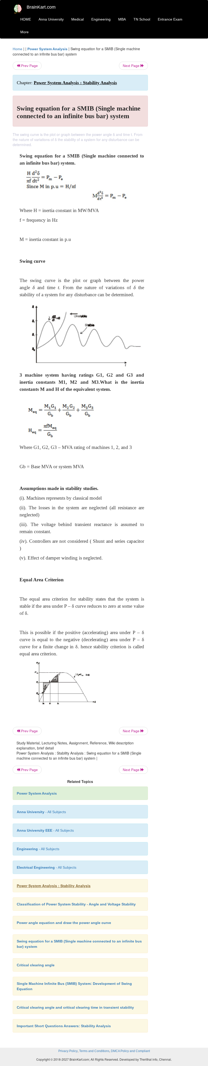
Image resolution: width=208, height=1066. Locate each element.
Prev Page (29, 66)
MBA (122, 19)
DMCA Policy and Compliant (130, 1051)
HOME (25, 19)
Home (17, 49)
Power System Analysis (47, 49)
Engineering (101, 19)
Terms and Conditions (94, 1051)
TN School (141, 19)
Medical (77, 19)
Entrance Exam (170, 19)
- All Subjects (41, 812)
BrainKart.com (41, 7)
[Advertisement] (175, 122)
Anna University (51, 19)
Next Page (132, 66)
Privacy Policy (68, 1051)
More (24, 32)
